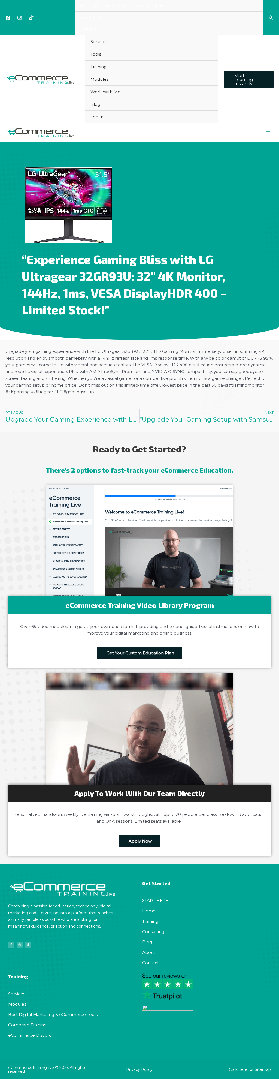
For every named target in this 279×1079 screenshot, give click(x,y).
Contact (88, 29)
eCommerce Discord (30, 1035)
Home (149, 910)
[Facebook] (7, 17)
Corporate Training (27, 1024)
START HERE (155, 900)
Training (98, 66)
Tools (95, 54)
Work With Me (105, 91)
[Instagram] (19, 17)
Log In (97, 116)
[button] (271, 17)
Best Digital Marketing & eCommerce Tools (122, 5)
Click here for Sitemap (250, 1069)
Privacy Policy (139, 1069)
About (148, 952)
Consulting (153, 931)
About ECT (91, 17)
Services (98, 41)
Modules (99, 79)
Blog (95, 104)
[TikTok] (31, 17)
